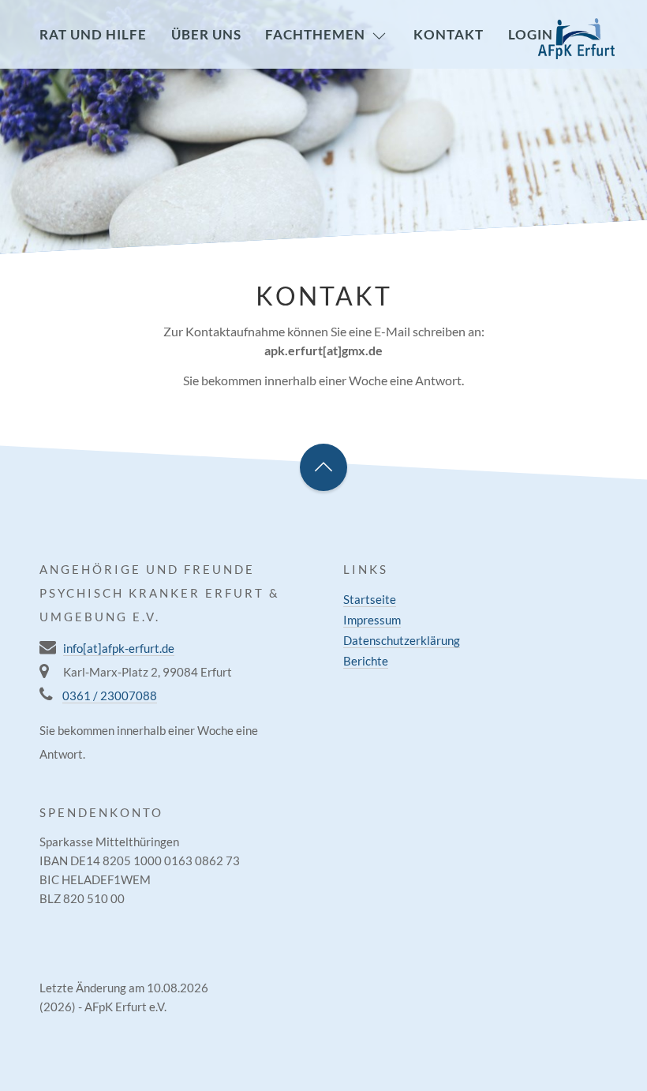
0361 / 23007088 (109, 695)
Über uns (206, 34)
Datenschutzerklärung (401, 640)
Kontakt (448, 34)
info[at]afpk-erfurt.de (118, 648)
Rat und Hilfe (93, 34)
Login (530, 34)
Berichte (365, 661)
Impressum (372, 620)
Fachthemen (315, 34)
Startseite (369, 599)
